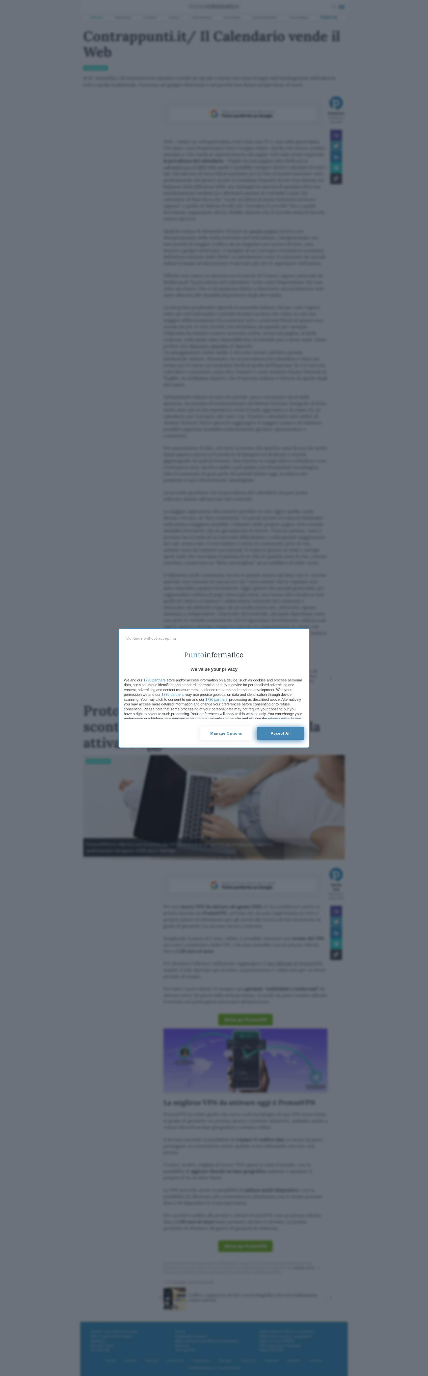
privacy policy (279, 719)
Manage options (226, 733)
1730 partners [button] (154, 680)
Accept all (281, 733)
